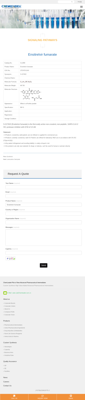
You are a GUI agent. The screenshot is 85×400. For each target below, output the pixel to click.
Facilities (7, 371)
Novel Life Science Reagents (13, 333)
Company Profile (9, 312)
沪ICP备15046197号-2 (42, 390)
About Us (7, 309)
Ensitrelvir (8, 156)
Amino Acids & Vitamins (11, 336)
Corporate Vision (9, 315)
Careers (6, 382)
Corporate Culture (9, 306)
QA (5, 365)
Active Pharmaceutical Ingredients (14, 328)
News (5, 377)
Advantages (8, 346)
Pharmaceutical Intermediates (13, 325)
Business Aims (8, 352)
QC (5, 368)
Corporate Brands (9, 303)
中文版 (80, 2)
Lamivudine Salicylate (11, 159)
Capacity (7, 349)
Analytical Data (9, 355)
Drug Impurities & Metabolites (13, 331)
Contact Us (7, 386)
